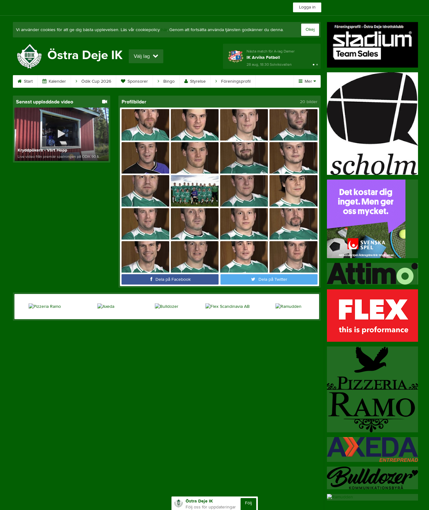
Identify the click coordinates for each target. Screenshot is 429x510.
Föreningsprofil (235, 81)
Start (28, 81)
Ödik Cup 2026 (95, 81)
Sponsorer (137, 81)
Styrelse (197, 81)
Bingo (168, 81)
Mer (308, 81)
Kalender (56, 81)
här (164, 30)
